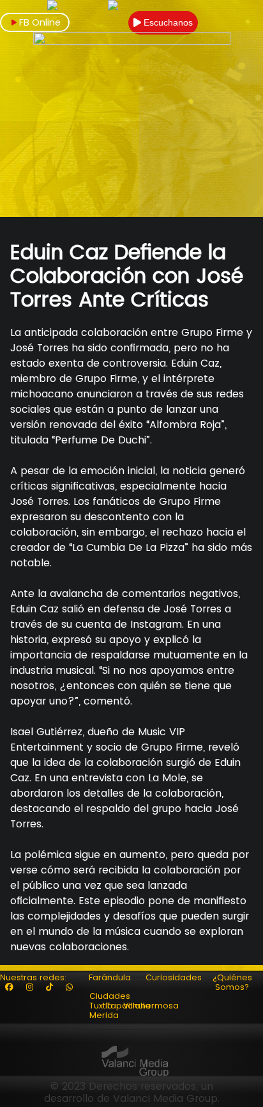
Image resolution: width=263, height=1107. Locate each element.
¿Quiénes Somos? (232, 982)
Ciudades (109, 996)
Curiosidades (174, 977)
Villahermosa (151, 1005)
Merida (104, 1015)
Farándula (110, 977)
